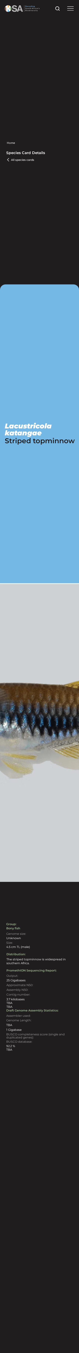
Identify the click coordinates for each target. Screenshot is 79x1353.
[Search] (57, 8)
